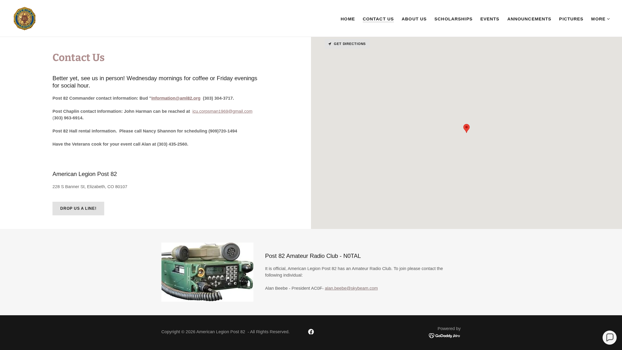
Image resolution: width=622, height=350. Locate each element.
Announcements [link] (529, 19)
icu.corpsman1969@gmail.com (222, 111)
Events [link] (490, 19)
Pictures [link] (571, 19)
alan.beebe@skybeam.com (351, 288)
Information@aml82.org (175, 98)
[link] (25, 18)
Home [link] (348, 19)
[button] (600, 19)
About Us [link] (414, 19)
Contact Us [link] (378, 19)
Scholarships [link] (453, 19)
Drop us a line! (78, 208)
